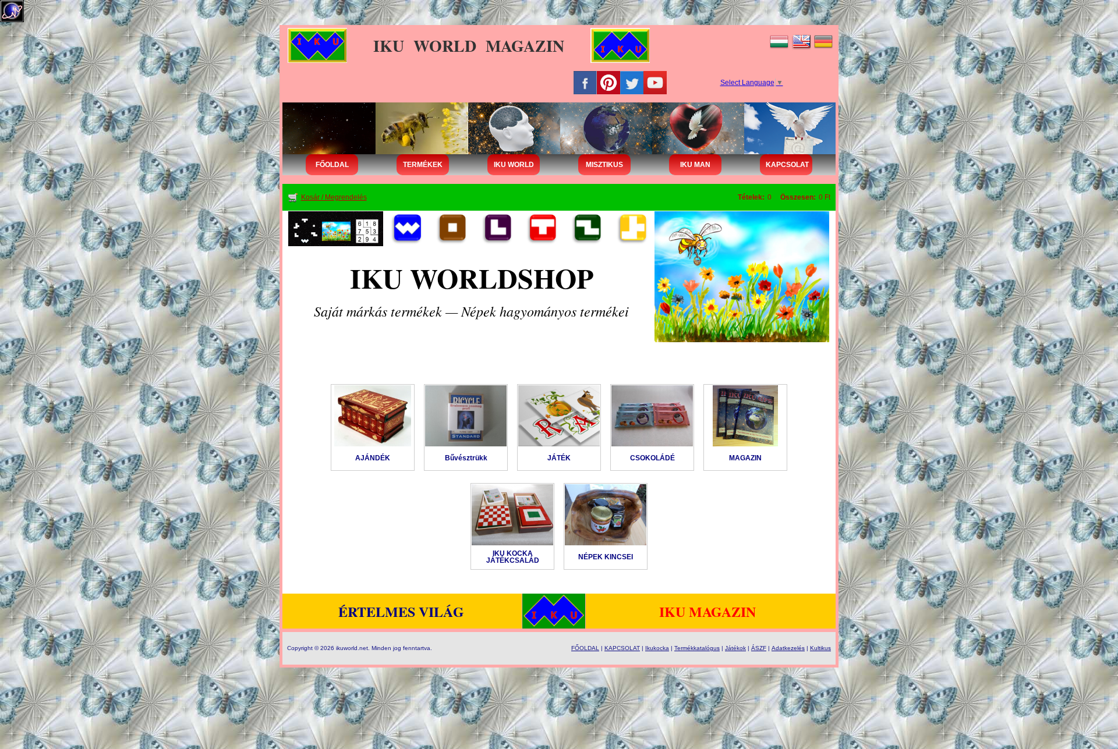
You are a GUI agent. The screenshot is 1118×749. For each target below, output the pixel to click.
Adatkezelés (788, 648)
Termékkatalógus (697, 648)
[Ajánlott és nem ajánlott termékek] (586, 228)
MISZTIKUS (604, 165)
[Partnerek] (631, 228)
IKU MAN (695, 165)
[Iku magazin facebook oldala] (585, 82)
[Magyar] (779, 41)
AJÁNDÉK (372, 458)
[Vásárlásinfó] (451, 228)
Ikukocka (657, 648)
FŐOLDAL (332, 165)
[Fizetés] (741, 276)
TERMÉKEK (423, 165)
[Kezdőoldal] (335, 228)
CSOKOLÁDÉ (652, 458)
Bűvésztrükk (466, 458)
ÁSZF (758, 648)
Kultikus (820, 648)
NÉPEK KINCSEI (605, 557)
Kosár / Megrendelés (334, 197)
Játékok (735, 648)
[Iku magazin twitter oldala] (631, 82)
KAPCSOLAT (787, 165)
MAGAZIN (745, 458)
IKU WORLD (514, 165)
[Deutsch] (823, 41)
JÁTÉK (559, 458)
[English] (801, 41)
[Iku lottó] (496, 228)
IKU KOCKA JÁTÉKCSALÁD (512, 557)
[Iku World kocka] (406, 228)
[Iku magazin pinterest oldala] (608, 82)
